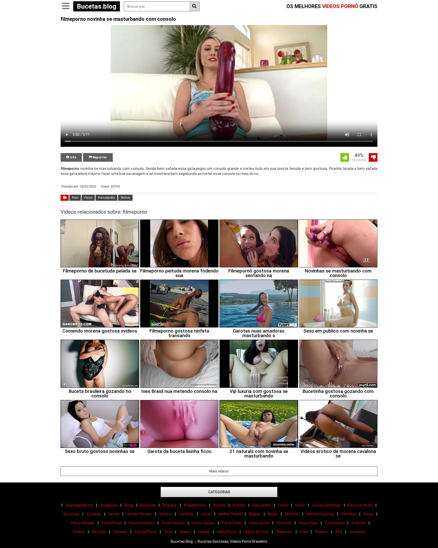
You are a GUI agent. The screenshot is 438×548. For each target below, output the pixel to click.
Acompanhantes (79, 505)
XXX (338, 532)
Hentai (113, 514)
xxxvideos (358, 532)
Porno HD (284, 523)
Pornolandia (106, 197)
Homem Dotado (139, 514)
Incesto (165, 514)
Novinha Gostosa (320, 514)
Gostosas (71, 514)
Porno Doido (232, 523)
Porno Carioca (173, 523)
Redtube (99, 532)
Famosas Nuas (360, 505)
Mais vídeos (219, 471)
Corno (300, 505)
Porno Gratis (259, 523)
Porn (75, 197)
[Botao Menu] (66, 6)
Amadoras (108, 505)
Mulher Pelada (230, 514)
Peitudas (348, 514)
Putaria (79, 532)
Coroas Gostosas (326, 505)
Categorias (219, 492)
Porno (88, 197)
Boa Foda (147, 505)
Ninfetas (292, 514)
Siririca (125, 197)
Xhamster (284, 532)
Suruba (204, 532)
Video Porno (226, 532)
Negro (273, 514)
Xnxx (304, 532)
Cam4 (283, 505)
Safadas (120, 532)
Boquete (170, 505)
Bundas (239, 505)
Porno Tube (308, 523)
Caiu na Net (261, 505)
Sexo (168, 532)
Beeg (129, 505)
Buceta (219, 505)
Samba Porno (146, 532)
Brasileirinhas (195, 505)
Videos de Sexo (256, 532)
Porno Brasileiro (141, 523)
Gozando (94, 514)
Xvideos (321, 532)
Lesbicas (186, 514)
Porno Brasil (111, 523)
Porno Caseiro (203, 523)
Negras (255, 514)
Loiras (206, 514)
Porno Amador (83, 523)
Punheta (359, 523)
